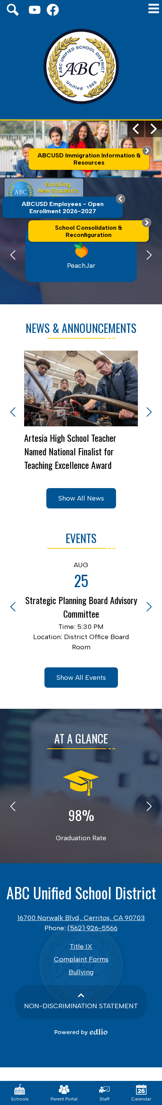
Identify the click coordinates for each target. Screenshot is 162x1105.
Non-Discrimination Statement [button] (81, 1006)
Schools (20, 1099)
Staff (104, 1099)
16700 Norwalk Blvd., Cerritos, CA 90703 (81, 918)
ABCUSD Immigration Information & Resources (89, 159)
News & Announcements (81, 327)
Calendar (141, 1099)
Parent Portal (64, 1099)
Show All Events (81, 677)
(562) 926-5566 (92, 928)
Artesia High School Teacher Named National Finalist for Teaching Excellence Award (70, 451)
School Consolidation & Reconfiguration (88, 231)
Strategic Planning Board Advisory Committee (81, 606)
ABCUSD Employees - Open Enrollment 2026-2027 (62, 207)
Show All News (81, 498)
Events (81, 538)
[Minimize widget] (120, 199)
